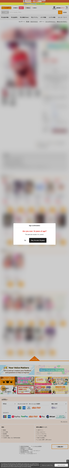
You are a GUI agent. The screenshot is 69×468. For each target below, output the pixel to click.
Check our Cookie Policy (47, 465)
